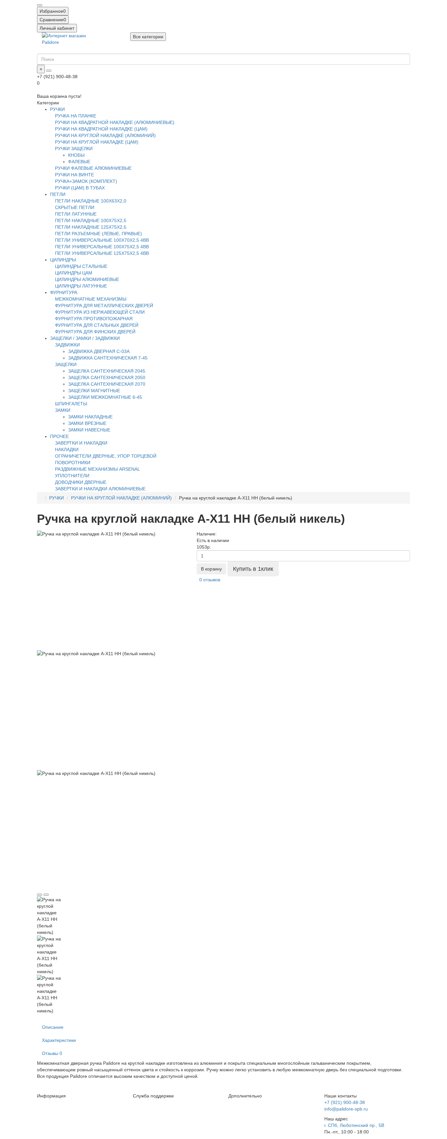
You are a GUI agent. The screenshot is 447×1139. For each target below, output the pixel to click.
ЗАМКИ (62, 410)
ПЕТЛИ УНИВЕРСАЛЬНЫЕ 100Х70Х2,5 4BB (102, 240)
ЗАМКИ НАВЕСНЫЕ (89, 429)
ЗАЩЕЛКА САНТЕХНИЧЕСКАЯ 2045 (106, 371)
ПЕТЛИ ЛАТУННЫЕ (76, 214)
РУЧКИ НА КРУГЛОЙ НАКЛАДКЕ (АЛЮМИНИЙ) (105, 135)
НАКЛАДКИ (67, 449)
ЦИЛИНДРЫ (63, 259)
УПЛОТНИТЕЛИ (72, 475)
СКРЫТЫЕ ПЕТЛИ (74, 207)
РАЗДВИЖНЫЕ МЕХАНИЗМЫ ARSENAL (97, 469)
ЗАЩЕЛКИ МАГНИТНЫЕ (94, 390)
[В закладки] (39, 895)
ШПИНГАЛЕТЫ (71, 403)
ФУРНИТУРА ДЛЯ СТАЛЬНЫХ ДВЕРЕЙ (96, 325)
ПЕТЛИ (57, 194)
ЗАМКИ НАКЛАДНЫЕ (90, 416)
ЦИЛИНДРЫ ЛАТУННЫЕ (81, 286)
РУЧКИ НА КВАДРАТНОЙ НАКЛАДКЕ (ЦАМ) (101, 128)
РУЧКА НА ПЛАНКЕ (75, 115)
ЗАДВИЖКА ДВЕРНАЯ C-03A (99, 351)
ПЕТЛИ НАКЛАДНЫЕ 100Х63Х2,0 (90, 200)
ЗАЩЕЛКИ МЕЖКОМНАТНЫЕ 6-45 (105, 397)
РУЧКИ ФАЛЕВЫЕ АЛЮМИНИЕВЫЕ (93, 168)
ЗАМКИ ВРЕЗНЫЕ (87, 423)
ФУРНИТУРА (63, 292)
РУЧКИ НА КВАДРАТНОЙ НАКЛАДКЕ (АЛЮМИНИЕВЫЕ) (114, 122)
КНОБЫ (76, 155)
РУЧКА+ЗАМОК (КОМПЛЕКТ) (86, 181)
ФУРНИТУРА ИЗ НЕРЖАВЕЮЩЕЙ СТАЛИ (100, 312)
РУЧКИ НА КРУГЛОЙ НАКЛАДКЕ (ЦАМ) (96, 142)
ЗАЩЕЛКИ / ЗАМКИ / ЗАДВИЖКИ (85, 338)
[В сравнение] (46, 895)
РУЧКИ (57, 109)
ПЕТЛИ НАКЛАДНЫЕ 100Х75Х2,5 (90, 220)
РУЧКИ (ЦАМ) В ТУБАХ (80, 187)
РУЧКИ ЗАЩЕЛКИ (74, 148)
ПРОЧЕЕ (59, 436)
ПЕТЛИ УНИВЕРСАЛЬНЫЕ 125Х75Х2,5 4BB (102, 253)
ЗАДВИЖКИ (67, 344)
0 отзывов (209, 579)
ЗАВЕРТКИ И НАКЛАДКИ (81, 443)
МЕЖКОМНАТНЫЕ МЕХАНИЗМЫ (90, 299)
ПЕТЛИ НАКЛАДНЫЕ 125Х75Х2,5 (90, 227)
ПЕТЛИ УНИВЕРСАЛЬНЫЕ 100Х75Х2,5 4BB (102, 246)
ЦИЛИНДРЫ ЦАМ (73, 272)
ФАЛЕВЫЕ (79, 161)
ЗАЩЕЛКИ (66, 364)
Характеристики (59, 1040)
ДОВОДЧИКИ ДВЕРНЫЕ (80, 482)
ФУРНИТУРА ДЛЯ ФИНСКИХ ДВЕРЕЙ (95, 331)
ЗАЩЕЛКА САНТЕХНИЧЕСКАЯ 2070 (106, 384)
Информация (51, 1095)
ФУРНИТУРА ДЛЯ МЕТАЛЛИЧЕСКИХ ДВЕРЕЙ (104, 305)
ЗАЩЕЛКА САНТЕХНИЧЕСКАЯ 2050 (106, 377)
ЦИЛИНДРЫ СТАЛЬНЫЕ (81, 266)
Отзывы (52, 1053)
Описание (52, 1027)
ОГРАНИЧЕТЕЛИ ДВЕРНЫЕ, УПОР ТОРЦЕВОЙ (105, 456)
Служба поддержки (153, 1095)
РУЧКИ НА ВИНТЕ (74, 174)
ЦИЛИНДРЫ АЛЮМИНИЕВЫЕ (87, 279)
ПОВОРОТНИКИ (72, 462)
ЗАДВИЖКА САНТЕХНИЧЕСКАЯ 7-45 (108, 357)
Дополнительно (245, 1095)
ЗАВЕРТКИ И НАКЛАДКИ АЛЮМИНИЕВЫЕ (100, 488)
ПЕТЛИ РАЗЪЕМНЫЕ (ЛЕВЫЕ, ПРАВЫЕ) (98, 233)
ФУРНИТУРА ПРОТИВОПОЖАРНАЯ (94, 318)
